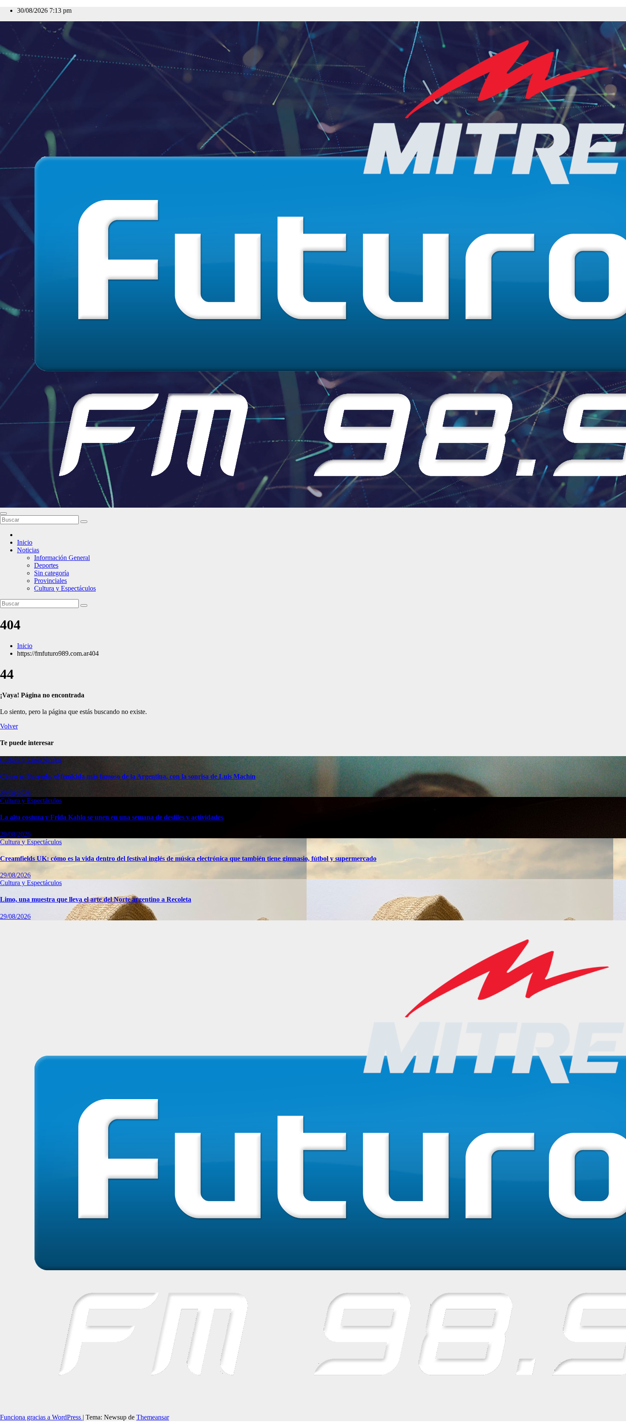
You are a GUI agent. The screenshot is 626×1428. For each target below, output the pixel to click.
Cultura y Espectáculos (65, 588)
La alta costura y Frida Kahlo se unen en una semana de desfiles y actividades (111, 817)
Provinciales (50, 580)
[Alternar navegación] (3, 513)
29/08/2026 (15, 793)
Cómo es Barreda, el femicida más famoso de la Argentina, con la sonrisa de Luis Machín (128, 776)
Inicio (24, 542)
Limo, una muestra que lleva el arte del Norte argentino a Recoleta (95, 899)
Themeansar (152, 1417)
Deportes (46, 565)
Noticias (28, 550)
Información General (62, 557)
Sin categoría (51, 573)
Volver (9, 726)
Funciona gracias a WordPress (41, 1417)
